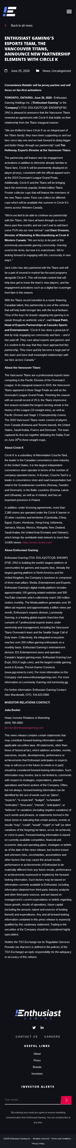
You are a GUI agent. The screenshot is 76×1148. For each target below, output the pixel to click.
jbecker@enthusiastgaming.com (24, 727)
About (37, 1053)
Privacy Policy (38, 1143)
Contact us (27, 1036)
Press (37, 1060)
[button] (69, 11)
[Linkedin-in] (42, 1027)
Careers (52, 1036)
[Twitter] (34, 1027)
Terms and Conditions (61, 1138)
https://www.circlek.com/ (37, 542)
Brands (37, 1067)
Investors (37, 1073)
